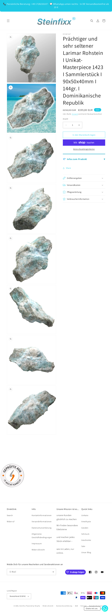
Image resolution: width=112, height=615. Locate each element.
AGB (76, 606)
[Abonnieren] (53, 572)
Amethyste (86, 521)
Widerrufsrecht (38, 549)
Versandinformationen (42, 521)
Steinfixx (22, 606)
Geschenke (86, 540)
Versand (75, 114)
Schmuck (85, 534)
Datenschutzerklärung (41, 528)
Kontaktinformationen (42, 515)
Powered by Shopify (33, 606)
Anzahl (65, 119)
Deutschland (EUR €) (18, 596)
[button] (8, 21)
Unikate (84, 515)
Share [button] (68, 168)
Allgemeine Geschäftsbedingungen (42, 536)
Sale (83, 546)
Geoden (84, 528)
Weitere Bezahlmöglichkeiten (84, 149)
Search (10, 515)
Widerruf (10, 521)
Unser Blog (86, 552)
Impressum (37, 543)
